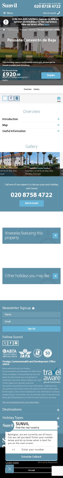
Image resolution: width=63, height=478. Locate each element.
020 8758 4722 (47, 7)
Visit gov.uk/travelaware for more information (20, 402)
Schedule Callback (31, 457)
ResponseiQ (48, 462)
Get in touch (50, 13)
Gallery (36, 89)
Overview (28, 89)
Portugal (23, 30)
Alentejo (32, 30)
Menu (9, 13)
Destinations (12, 30)
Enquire (51, 75)
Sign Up (31, 329)
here (46, 24)
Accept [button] (31, 470)
